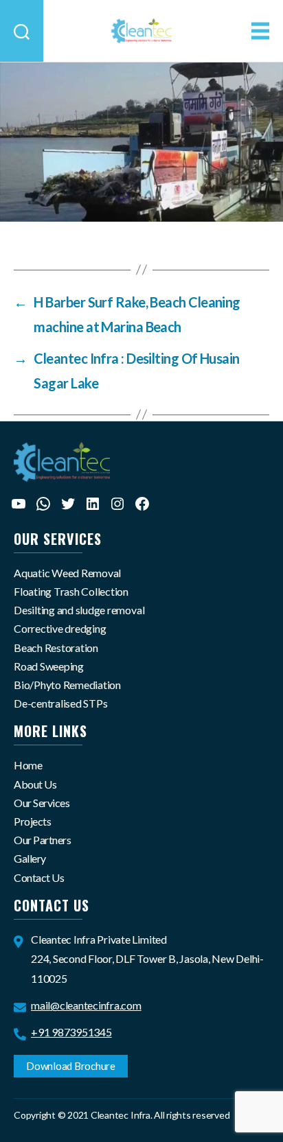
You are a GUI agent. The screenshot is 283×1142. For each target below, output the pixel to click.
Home (28, 764)
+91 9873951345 (71, 1031)
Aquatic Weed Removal (67, 572)
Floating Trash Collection (71, 591)
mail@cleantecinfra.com (86, 1005)
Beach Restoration (56, 647)
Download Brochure (70, 1066)
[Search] (21, 31)
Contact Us (39, 877)
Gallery (30, 858)
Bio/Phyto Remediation (67, 684)
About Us (35, 784)
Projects (32, 821)
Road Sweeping (49, 666)
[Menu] (260, 31)
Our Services (41, 802)
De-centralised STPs (60, 703)
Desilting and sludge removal (79, 609)
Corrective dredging (60, 628)
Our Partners (42, 839)
